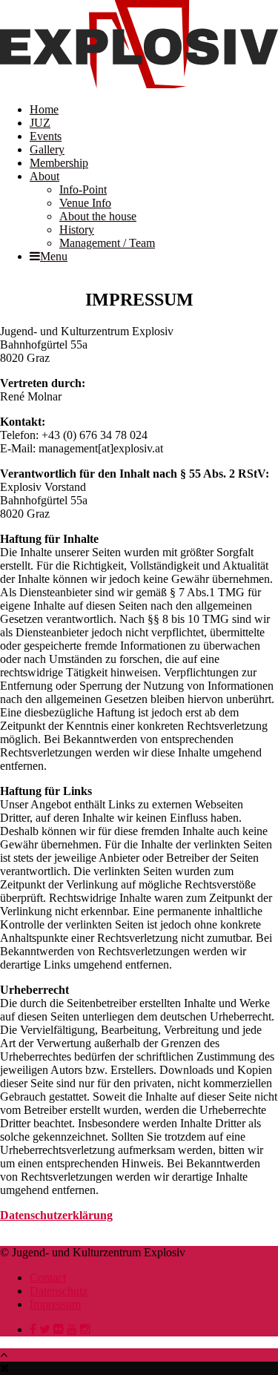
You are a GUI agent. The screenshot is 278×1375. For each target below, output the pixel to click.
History (76, 229)
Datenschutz (58, 1291)
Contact (48, 1277)
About (44, 176)
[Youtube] (72, 1329)
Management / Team (107, 243)
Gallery (47, 149)
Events (46, 136)
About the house (97, 216)
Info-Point (83, 189)
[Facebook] (33, 1329)
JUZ (40, 122)
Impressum (55, 1304)
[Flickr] (58, 1329)
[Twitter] (44, 1329)
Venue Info (85, 203)
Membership (59, 162)
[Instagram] (85, 1329)
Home (44, 109)
